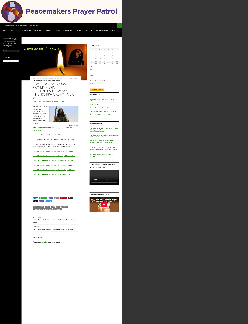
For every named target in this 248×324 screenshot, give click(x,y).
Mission (64, 206)
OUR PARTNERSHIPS (68, 30)
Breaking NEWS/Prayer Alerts (85, 30)
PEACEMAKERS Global (59, 79)
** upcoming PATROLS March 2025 (100, 115)
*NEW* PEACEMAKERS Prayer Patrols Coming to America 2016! (53, 228)
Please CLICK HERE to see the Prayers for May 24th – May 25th (54, 156)
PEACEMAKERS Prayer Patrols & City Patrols (21, 26)
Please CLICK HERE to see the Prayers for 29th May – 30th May (54, 170)
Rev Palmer (47, 101)
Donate (17, 35)
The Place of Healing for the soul (31, 30)
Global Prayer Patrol (102, 30)
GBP (91, 76)
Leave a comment (59, 101)
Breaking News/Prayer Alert (42, 79)
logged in (44, 242)
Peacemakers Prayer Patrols (42, 209)
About (5, 30)
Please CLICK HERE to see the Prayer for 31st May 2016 (51, 174)
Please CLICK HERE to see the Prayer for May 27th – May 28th (53, 165)
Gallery (58, 30)
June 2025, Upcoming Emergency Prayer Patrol (104, 111)
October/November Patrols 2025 (100, 108)
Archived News (7, 35)
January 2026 (94, 104)
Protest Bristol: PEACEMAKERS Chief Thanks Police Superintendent (104, 136)
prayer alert (57, 209)
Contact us (25, 35)
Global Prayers (38, 206)
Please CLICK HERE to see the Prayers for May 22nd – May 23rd (54, 151)
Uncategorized (72, 79)
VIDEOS (114, 30)
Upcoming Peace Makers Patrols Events (46, 80)
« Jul (91, 69)
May (58, 206)
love (53, 206)
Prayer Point (14, 30)
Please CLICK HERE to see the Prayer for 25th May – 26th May (53, 160)
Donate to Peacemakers (97, 80)
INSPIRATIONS (48, 30)
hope (47, 206)
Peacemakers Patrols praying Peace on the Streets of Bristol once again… (54, 220)
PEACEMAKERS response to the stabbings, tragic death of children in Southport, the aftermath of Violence (104, 129)
